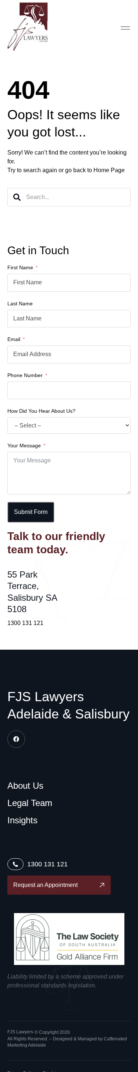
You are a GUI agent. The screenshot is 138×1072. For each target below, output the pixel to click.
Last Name (20, 303)
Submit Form (30, 512)
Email (13, 339)
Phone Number (25, 375)
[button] (125, 28)
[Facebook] (16, 739)
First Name (20, 267)
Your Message (24, 445)
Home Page (109, 170)
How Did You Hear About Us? (41, 411)
